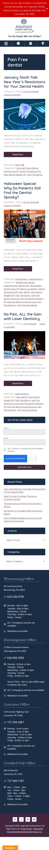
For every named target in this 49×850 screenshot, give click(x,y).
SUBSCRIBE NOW (24, 467)
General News (21, 279)
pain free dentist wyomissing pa (21, 302)
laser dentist (24, 292)
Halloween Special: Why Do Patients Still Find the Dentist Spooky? (22, 190)
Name (6, 428)
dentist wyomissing (29, 289)
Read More (18, 154)
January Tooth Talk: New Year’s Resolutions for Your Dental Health (24, 82)
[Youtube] (34, 819)
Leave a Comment (12, 94)
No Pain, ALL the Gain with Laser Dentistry (23, 316)
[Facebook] (15, 819)
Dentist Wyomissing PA (30, 171)
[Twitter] (28, 819)
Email (6, 438)
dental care (24, 285)
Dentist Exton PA (11, 171)
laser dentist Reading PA (15, 174)
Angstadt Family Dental (27, 168)
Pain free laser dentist (27, 305)
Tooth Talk (19, 165)
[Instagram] (21, 819)
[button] (6, 43)
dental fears (35, 285)
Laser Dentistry (36, 279)
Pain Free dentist (34, 174)
